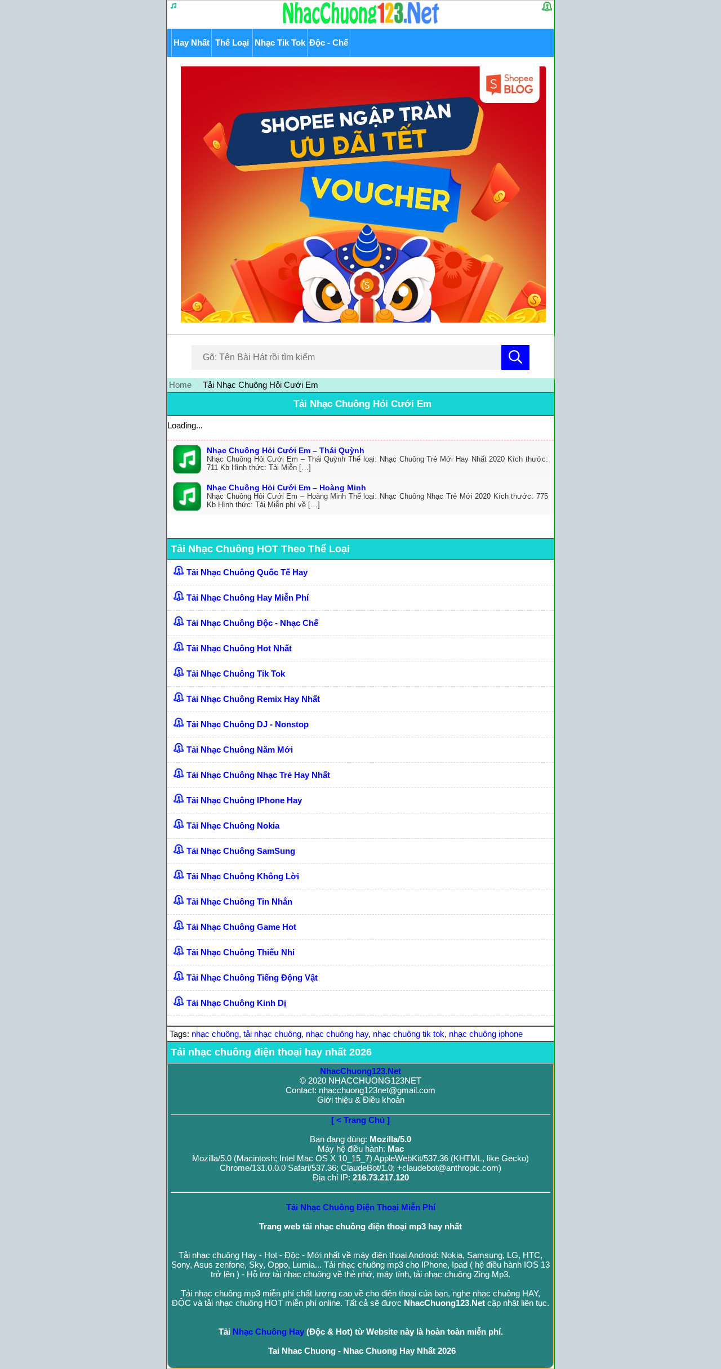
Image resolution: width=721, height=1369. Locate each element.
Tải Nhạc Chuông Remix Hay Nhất (253, 699)
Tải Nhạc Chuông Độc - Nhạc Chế (252, 623)
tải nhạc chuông (272, 1034)
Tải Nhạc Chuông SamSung (240, 851)
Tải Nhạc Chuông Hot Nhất (239, 648)
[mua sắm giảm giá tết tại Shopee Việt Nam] (360, 319)
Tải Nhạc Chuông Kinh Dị (236, 1003)
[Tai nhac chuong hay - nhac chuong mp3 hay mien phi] (361, 23)
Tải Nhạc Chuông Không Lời (242, 876)
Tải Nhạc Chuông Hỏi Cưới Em (362, 404)
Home (180, 385)
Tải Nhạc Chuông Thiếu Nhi (240, 952)
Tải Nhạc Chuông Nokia (232, 825)
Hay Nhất (191, 42)
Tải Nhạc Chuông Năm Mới (239, 749)
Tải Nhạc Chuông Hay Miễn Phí (247, 597)
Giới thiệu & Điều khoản (360, 1099)
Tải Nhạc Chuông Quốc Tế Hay (247, 572)
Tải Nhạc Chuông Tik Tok (235, 673)
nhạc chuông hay (337, 1034)
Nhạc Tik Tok (280, 42)
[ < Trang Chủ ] (360, 1120)
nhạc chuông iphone (486, 1034)
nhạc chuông (215, 1034)
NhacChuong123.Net (360, 1071)
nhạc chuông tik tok (408, 1034)
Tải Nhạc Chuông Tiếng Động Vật (252, 977)
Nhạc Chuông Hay (268, 1331)
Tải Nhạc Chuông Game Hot (241, 927)
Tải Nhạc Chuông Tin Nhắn (239, 901)
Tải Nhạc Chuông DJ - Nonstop (247, 724)
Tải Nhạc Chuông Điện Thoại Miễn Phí (360, 1207)
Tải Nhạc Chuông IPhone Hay (244, 800)
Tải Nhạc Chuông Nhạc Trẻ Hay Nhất (258, 775)
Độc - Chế (328, 42)
